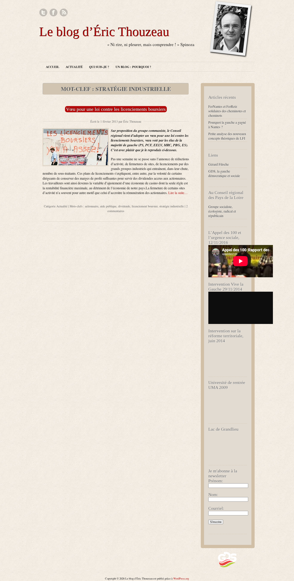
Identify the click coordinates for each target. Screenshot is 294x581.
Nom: (213, 494)
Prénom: (215, 480)
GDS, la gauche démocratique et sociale (224, 173)
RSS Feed (64, 13)
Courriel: (216, 508)
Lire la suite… (178, 192)
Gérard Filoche (218, 164)
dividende (124, 206)
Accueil (52, 67)
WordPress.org (181, 578)
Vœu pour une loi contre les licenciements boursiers (116, 109)
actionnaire (91, 206)
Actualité (74, 67)
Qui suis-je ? (99, 67)
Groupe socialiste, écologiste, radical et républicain (222, 211)
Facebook (53, 13)
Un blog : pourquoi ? (133, 67)
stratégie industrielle (171, 206)
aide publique (108, 206)
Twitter (43, 13)
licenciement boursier (145, 206)
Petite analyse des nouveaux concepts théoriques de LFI (227, 135)
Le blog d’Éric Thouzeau (104, 32)
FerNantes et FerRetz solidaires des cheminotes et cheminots (227, 111)
